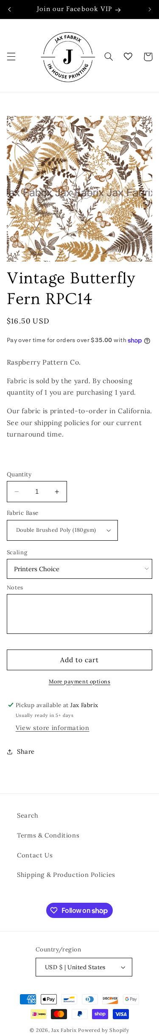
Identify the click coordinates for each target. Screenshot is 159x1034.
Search (28, 815)
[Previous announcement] (9, 9)
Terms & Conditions (48, 835)
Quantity (19, 474)
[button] (11, 56)
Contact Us (35, 855)
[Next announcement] (149, 9)
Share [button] (26, 751)
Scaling (17, 552)
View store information (52, 728)
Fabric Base (23, 513)
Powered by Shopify (103, 1030)
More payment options (80, 681)
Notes (15, 587)
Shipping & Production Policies (66, 875)
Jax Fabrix (63, 1030)
